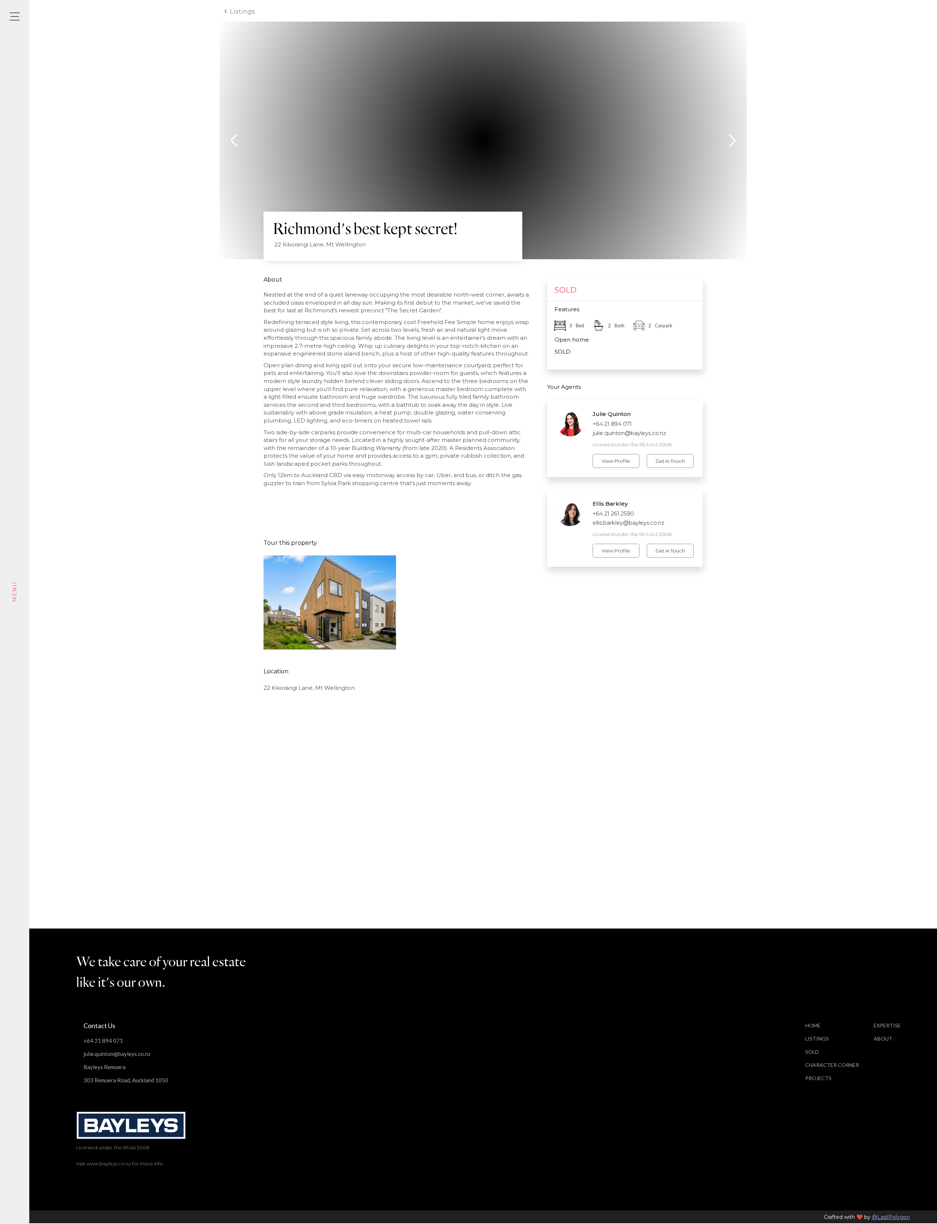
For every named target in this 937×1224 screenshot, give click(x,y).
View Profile (616, 461)
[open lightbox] (330, 602)
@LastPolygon (891, 1217)
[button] (234, 140)
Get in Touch (670, 461)
